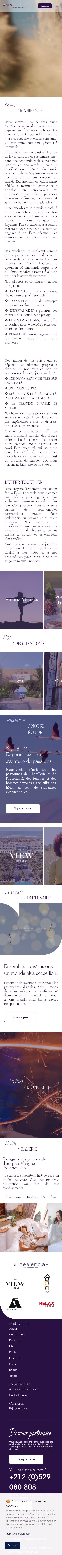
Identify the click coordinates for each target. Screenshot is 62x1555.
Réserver (45, 6)
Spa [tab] (54, 1197)
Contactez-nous (18, 1395)
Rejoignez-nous (18, 1409)
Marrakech (15, 1358)
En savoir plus (20, 1017)
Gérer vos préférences (18, 1534)
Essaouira (14, 1341)
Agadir (13, 1329)
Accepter (13, 1545)
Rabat (13, 1370)
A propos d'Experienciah (24, 1389)
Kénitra (13, 1352)
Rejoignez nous (22, 808)
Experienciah (20, 1384)
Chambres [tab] (14, 1197)
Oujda (13, 1364)
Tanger (13, 1376)
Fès (11, 1346)
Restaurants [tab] (36, 1197)
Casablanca (16, 1335)
